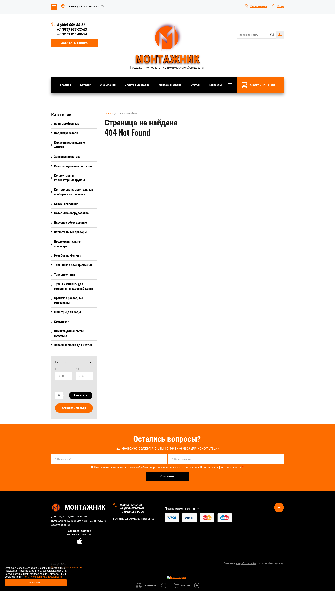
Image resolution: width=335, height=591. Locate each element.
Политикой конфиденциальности (220, 467)
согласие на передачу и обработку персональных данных (143, 467)
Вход (280, 6)
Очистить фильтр (74, 408)
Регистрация (258, 6)
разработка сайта (246, 563)
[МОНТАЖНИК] (167, 43)
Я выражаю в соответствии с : (168, 467)
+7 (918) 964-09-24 (72, 34)
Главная (108, 113)
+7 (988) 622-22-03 (72, 29)
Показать (80, 395)
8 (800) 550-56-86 (71, 24)
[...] (230, 85)
